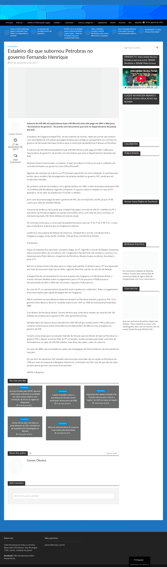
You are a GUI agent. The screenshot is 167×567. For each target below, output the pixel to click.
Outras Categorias (85, 22)
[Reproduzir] (126, 87)
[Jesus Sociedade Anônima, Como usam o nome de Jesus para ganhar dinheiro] (114, 31)
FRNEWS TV (139, 22)
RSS (130, 22)
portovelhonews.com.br (55, 545)
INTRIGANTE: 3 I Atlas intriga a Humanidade (153, 31)
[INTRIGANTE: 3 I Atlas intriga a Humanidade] (141, 31)
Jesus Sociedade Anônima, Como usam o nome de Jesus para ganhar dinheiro (127, 31)
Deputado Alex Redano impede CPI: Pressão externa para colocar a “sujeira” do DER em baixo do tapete (101, 397)
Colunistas (69, 22)
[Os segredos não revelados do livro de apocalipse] (33, 31)
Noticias (19, 22)
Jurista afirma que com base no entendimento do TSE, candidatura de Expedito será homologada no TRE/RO (25, 427)
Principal (9, 22)
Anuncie (122, 22)
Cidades (57, 22)
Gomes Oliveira (15, 134)
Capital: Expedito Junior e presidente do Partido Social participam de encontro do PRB (63, 398)
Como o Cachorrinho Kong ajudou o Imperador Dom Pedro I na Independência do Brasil (19, 32)
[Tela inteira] (156, 87)
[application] (141, 78)
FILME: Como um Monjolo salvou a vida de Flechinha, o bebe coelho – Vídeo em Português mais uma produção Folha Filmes (73, 33)
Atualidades (12, 46)
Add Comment (15, 161)
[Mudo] (152, 87)
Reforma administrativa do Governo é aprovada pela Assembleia (63, 428)
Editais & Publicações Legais (38, 22)
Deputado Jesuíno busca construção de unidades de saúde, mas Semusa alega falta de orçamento (83, 526)
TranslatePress (144, 564)
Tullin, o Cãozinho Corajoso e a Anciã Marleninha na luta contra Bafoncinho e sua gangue (99, 32)
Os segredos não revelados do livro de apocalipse (44, 31)
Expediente (102, 22)
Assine (113, 22)
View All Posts (112, 453)
